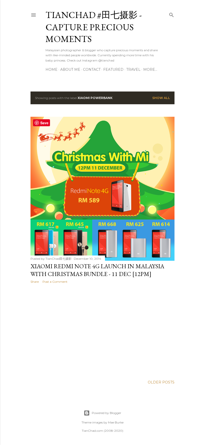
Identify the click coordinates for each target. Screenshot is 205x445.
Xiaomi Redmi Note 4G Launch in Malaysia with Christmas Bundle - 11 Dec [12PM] (97, 270)
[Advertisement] (102, 331)
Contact (91, 69)
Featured (113, 69)
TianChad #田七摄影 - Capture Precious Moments (94, 27)
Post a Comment (55, 282)
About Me (70, 69)
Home (52, 69)
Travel (133, 69)
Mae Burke (116, 422)
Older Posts (161, 382)
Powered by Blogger (106, 413)
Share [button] (34, 282)
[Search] (171, 14)
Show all (161, 98)
